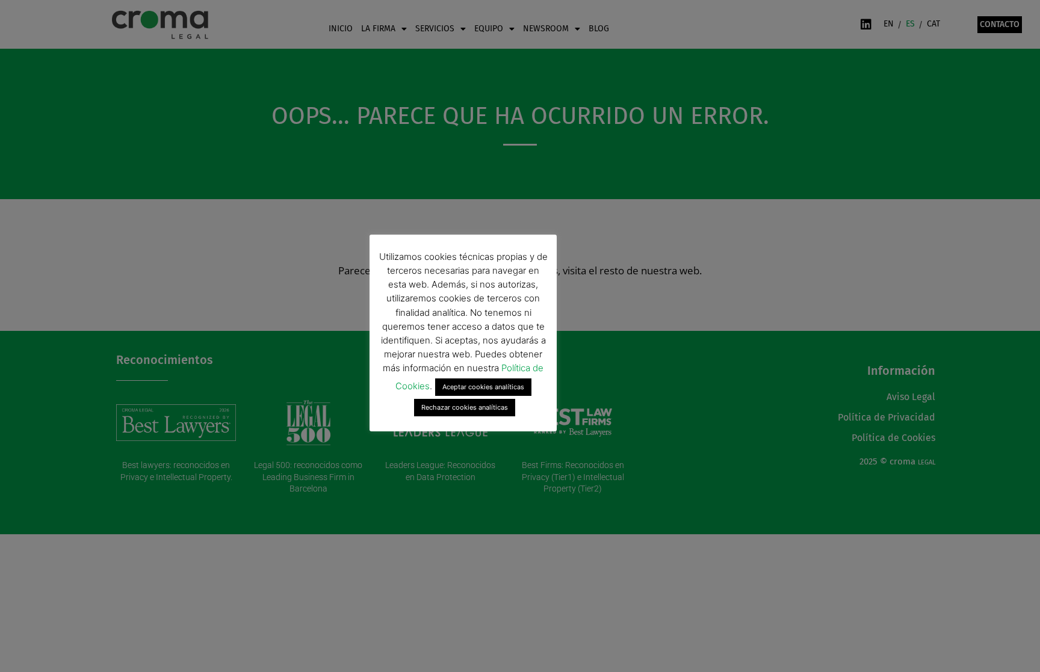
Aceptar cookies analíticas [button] (483, 387)
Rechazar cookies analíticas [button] (464, 407)
